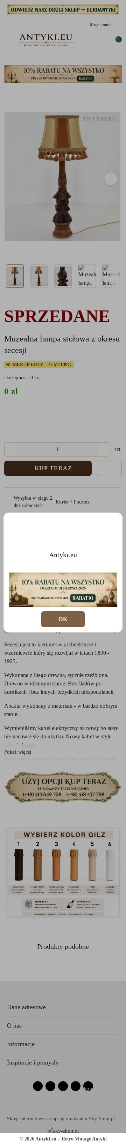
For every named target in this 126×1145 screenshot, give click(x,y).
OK (63, 619)
